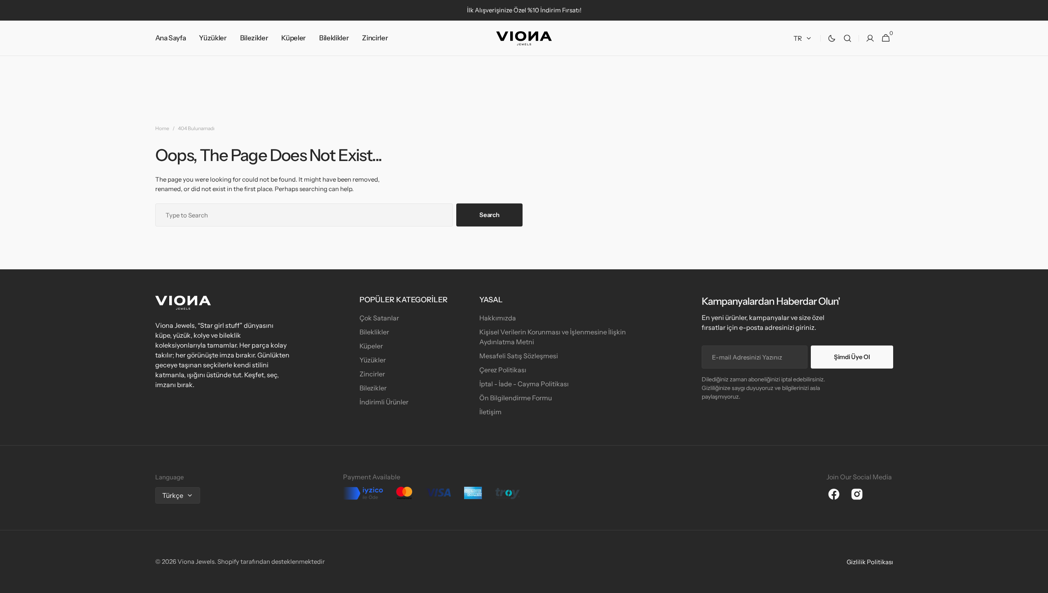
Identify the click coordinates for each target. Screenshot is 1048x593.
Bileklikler (374, 332)
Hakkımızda (497, 318)
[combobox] (304, 214)
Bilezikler (373, 388)
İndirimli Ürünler (383, 402)
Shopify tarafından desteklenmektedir (271, 561)
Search (489, 215)
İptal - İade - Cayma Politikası (524, 384)
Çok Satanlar (379, 318)
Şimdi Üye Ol (852, 357)
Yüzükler (372, 360)
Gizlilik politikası (870, 562)
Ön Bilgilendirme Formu (515, 398)
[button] (847, 38)
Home (162, 128)
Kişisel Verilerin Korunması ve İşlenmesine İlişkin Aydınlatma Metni (552, 337)
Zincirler (372, 374)
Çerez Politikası (502, 370)
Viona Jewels (196, 561)
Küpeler (371, 346)
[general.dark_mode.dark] (832, 38)
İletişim (490, 412)
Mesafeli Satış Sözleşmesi (518, 356)
